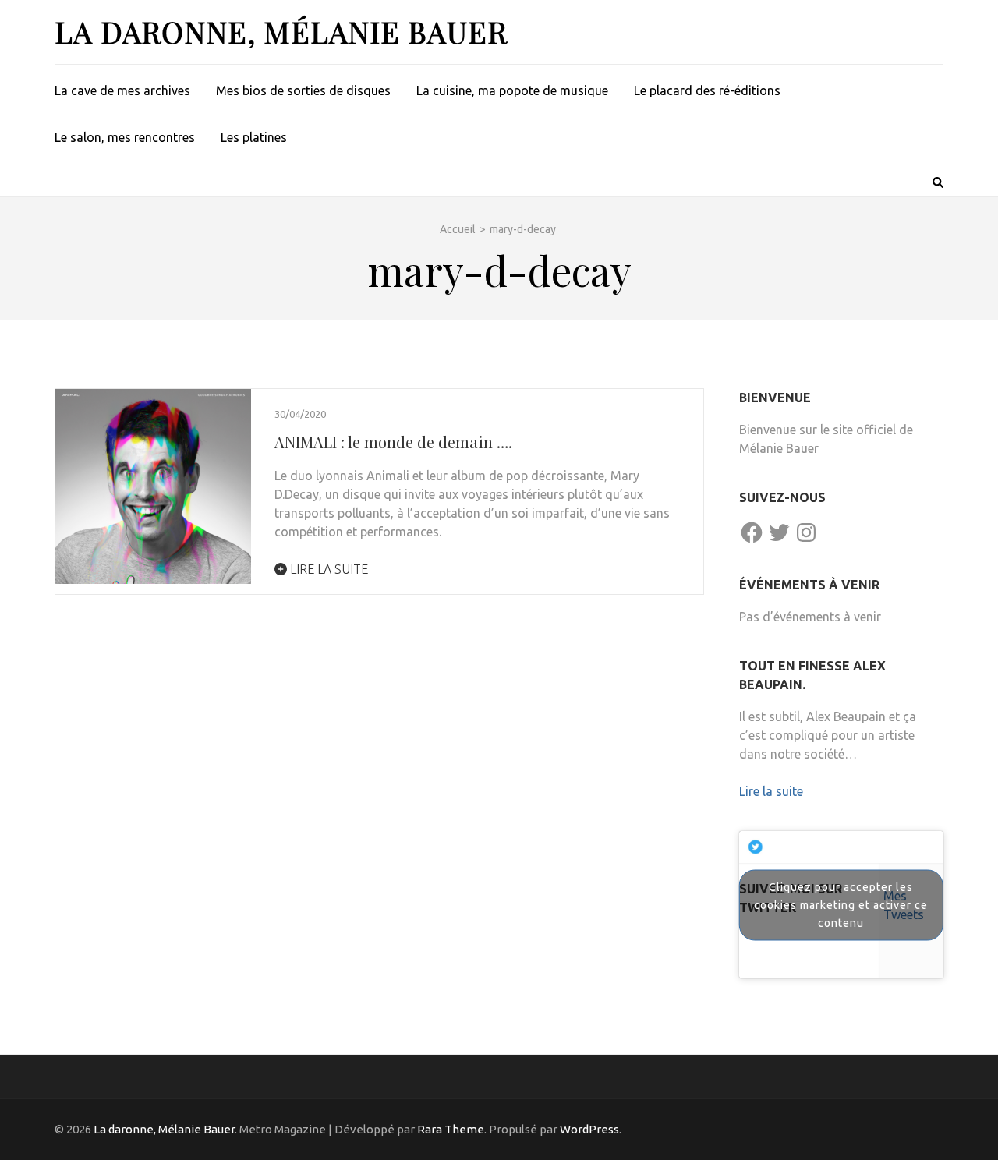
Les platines (254, 137)
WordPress (589, 1129)
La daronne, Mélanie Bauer (281, 31)
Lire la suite (327, 569)
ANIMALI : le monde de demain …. (393, 441)
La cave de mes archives (122, 90)
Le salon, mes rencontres (125, 137)
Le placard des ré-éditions (707, 90)
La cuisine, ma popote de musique (512, 90)
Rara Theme (450, 1129)
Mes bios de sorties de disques (303, 90)
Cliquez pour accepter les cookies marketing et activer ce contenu (841, 904)
